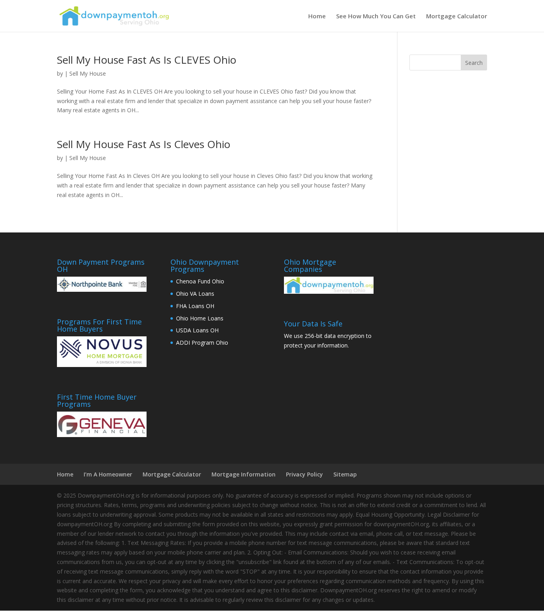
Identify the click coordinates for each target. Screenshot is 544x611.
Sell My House (87, 73)
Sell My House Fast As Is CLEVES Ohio (146, 60)
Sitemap (345, 474)
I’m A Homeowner (108, 474)
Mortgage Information (243, 474)
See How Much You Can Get (376, 16)
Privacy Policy (304, 474)
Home (317, 16)
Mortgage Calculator (456, 16)
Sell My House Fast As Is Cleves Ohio (143, 144)
